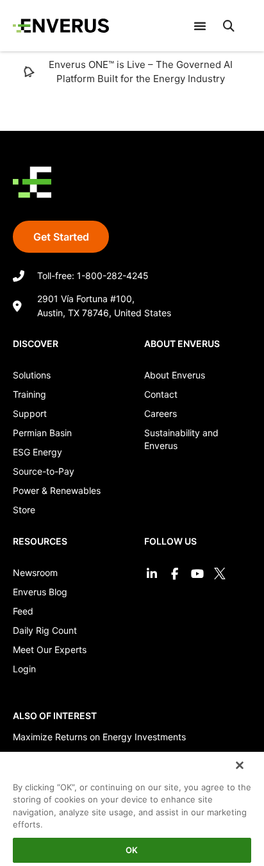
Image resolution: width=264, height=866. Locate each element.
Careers (160, 413)
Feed (23, 611)
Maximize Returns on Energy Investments (99, 736)
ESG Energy (37, 451)
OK (132, 850)
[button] (228, 25)
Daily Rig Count (45, 630)
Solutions (32, 374)
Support (30, 413)
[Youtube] (197, 573)
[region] (132, 807)
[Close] (238, 764)
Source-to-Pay (43, 471)
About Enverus (174, 374)
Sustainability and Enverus (181, 439)
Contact (160, 394)
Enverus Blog (40, 591)
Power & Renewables (57, 490)
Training (29, 394)
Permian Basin (42, 432)
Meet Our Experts (50, 649)
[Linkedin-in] (152, 573)
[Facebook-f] (175, 573)
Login (24, 668)
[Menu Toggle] (200, 25)
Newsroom (35, 572)
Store (24, 509)
